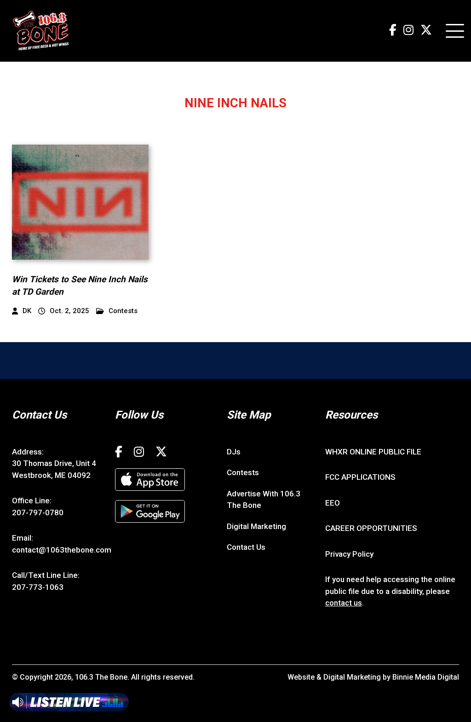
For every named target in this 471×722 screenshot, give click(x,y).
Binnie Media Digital (425, 677)
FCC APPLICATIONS (360, 477)
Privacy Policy (349, 554)
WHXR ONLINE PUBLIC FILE (373, 451)
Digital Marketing (256, 526)
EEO (332, 502)
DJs (234, 451)
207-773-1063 (37, 587)
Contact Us (246, 547)
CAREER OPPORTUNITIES (371, 528)
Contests (123, 311)
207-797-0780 (37, 512)
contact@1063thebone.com (61, 549)
